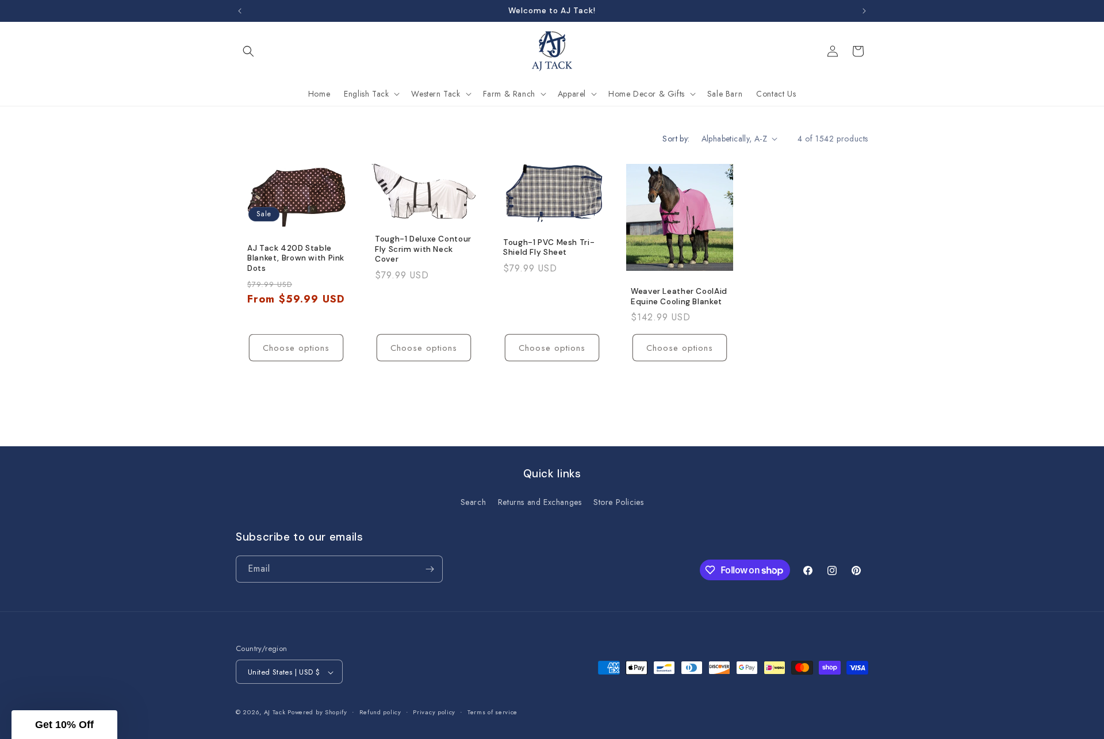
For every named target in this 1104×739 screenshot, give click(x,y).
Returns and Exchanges (540, 502)
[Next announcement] (864, 11)
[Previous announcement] (239, 11)
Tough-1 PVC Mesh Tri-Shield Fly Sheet (549, 248)
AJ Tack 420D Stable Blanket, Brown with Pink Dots (295, 258)
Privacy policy (434, 712)
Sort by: (675, 138)
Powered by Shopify (317, 712)
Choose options (296, 348)
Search (473, 502)
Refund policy (380, 712)
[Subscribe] (429, 569)
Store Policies (618, 502)
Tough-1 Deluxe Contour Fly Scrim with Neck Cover (423, 249)
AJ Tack (276, 712)
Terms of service (492, 712)
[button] (248, 51)
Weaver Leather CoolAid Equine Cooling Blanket (679, 296)
